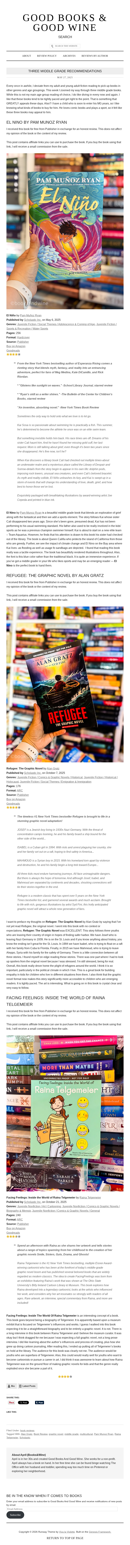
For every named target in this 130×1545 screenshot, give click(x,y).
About (26, 55)
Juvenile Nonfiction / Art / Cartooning (39, 1206)
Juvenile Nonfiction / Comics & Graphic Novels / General (66, 1210)
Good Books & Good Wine (65, 22)
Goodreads (13, 350)
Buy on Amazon (15, 346)
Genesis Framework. (100, 1531)
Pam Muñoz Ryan (30, 315)
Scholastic (24, 1437)
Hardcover (23, 337)
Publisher (23, 341)
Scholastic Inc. (32, 319)
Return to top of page (65, 1538)
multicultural (86, 1434)
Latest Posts (29, 1386)
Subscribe (15, 1515)
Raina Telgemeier (90, 1197)
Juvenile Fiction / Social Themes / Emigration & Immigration (55, 781)
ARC (20, 790)
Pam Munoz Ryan (30, 512)
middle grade (71, 1434)
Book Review (40, 1434)
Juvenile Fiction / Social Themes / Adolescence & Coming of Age (56, 324)
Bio (13, 1386)
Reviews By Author (95, 55)
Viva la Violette (67, 1531)
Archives (69, 55)
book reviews (27, 1430)
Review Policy (47, 55)
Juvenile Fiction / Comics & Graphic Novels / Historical (50, 777)
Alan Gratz (53, 768)
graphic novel (56, 1434)
